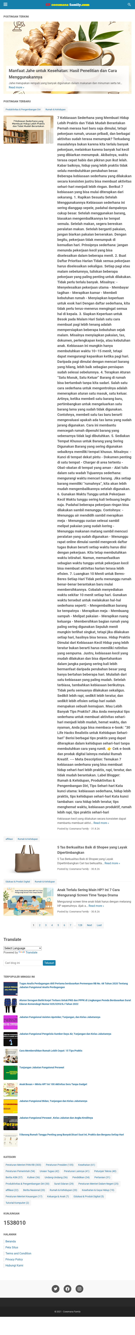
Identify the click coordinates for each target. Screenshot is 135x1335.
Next (89, 925)
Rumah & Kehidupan (56, 109)
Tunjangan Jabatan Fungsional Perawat (41, 1067)
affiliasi (9, 839)
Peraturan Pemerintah (20, 1171)
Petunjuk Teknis (105, 1171)
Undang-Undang (56, 1177)
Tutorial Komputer (17, 1202)
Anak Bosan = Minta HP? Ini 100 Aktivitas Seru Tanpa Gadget (53, 1084)
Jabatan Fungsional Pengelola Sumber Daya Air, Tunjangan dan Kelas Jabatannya (65, 1033)
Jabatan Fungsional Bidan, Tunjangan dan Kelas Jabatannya (53, 1101)
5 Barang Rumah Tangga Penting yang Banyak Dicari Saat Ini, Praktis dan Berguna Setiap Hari (71, 1134)
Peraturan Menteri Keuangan (24, 1196)
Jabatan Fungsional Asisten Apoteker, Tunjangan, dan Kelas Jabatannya (59, 1017)
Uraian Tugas (49, 1171)
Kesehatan (86, 1164)
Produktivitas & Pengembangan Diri (23, 109)
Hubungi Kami (14, 1265)
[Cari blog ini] (129, 4)
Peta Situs (11, 1247)
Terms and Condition (18, 1253)
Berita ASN (14, 1177)
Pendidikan (81, 1177)
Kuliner (33, 1177)
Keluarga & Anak (58, 1196)
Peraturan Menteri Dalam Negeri (98, 1183)
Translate (31, 952)
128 (80, 925)
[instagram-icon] (79, 1289)
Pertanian (102, 1177)
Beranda (10, 1241)
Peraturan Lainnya (76, 1171)
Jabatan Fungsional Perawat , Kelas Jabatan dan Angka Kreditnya (56, 1117)
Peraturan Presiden (59, 1164)
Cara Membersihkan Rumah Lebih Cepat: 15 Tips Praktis (50, 1050)
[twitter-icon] (55, 1289)
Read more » (16, 87)
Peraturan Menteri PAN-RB (23, 1164)
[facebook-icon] (67, 1289)
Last (99, 925)
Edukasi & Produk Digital (18, 881)
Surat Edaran (64, 1183)
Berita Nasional (34, 1190)
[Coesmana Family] (67, 4)
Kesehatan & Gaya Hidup (98, 1190)
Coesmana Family (72, 1311)
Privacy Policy (14, 1259)
